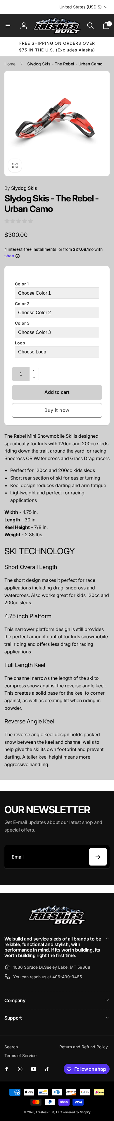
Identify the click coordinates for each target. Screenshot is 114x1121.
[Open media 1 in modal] (57, 123)
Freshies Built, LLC (49, 1112)
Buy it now (57, 410)
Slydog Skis (20, 188)
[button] (7, 25)
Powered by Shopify (77, 1112)
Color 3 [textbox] (22, 323)
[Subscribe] (98, 857)
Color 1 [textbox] (22, 283)
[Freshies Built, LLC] (57, 923)
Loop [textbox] (20, 342)
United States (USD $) (80, 6)
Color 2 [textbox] (22, 303)
